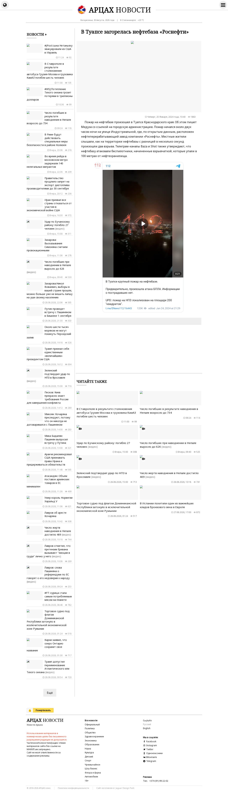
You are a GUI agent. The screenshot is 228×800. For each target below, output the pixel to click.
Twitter (149, 749)
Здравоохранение (94, 736)
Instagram (151, 745)
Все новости (91, 720)
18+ (87, 780)
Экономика (91, 740)
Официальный (92, 724)
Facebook (151, 741)
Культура (89, 752)
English (146, 728)
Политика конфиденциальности (73, 788)
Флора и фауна (93, 772)
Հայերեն (147, 720)
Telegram (151, 761)
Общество (90, 732)
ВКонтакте (151, 757)
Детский (89, 756)
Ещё (50, 693)
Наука (88, 748)
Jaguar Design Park (125, 788)
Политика (90, 728)
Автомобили (91, 776)
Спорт (88, 760)
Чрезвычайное (92, 764)
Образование (92, 744)
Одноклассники (154, 753)
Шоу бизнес (91, 768)
